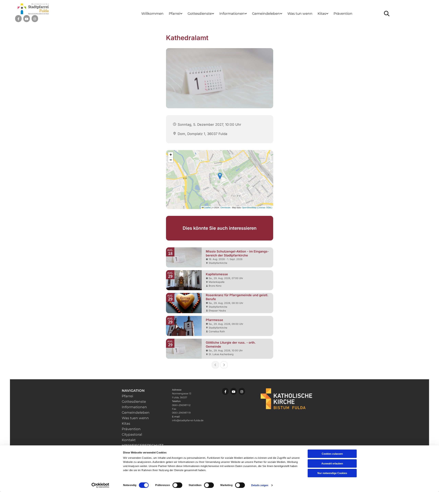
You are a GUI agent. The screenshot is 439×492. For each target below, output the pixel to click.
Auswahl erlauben (332, 463)
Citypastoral (132, 434)
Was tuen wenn (135, 418)
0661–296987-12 (181, 405)
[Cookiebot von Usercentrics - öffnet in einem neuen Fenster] (100, 485)
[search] (386, 13)
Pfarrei (174, 13)
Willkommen (152, 13)
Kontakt (129, 440)
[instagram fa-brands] (34, 18)
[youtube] (26, 18)
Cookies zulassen (332, 453)
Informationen (232, 13)
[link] (175, 13)
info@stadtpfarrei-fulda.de (187, 420)
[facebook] (18, 18)
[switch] (177, 485)
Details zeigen (259, 485)
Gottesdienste (200, 13)
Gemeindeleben (266, 13)
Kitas (322, 13)
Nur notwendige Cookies (332, 473)
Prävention (343, 13)
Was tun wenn (299, 13)
